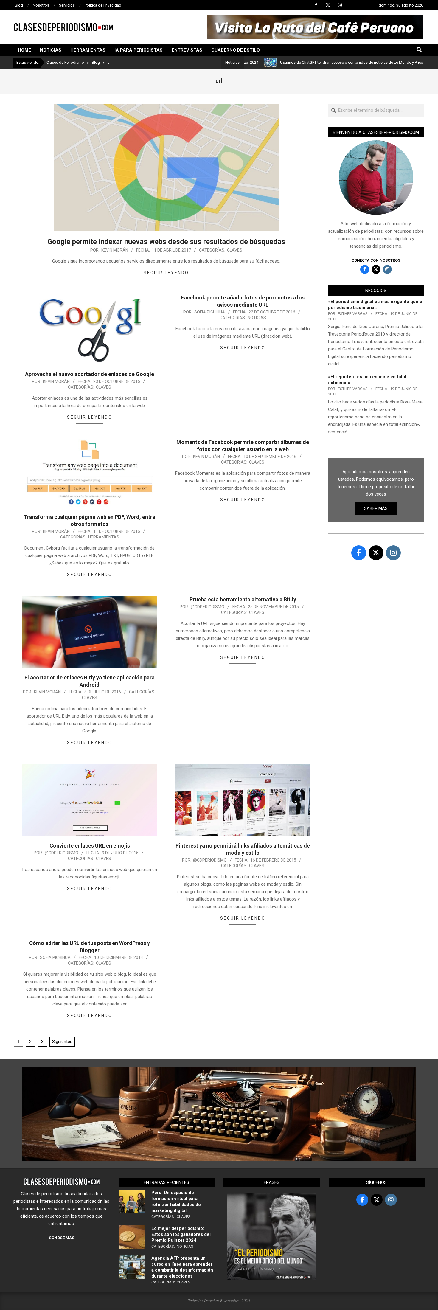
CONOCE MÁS (61, 1238)
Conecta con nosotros (376, 260)
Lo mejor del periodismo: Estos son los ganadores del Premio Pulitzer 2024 (181, 1234)
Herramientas (103, 537)
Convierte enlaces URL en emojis (89, 845)
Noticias (257, 317)
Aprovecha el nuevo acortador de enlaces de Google (89, 374)
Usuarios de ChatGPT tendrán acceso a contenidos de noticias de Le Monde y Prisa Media (316, 62)
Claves (234, 250)
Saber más (376, 508)
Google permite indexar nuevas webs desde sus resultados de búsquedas (166, 242)
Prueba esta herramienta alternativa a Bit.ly (243, 599)
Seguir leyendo (166, 272)
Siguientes (62, 1041)
